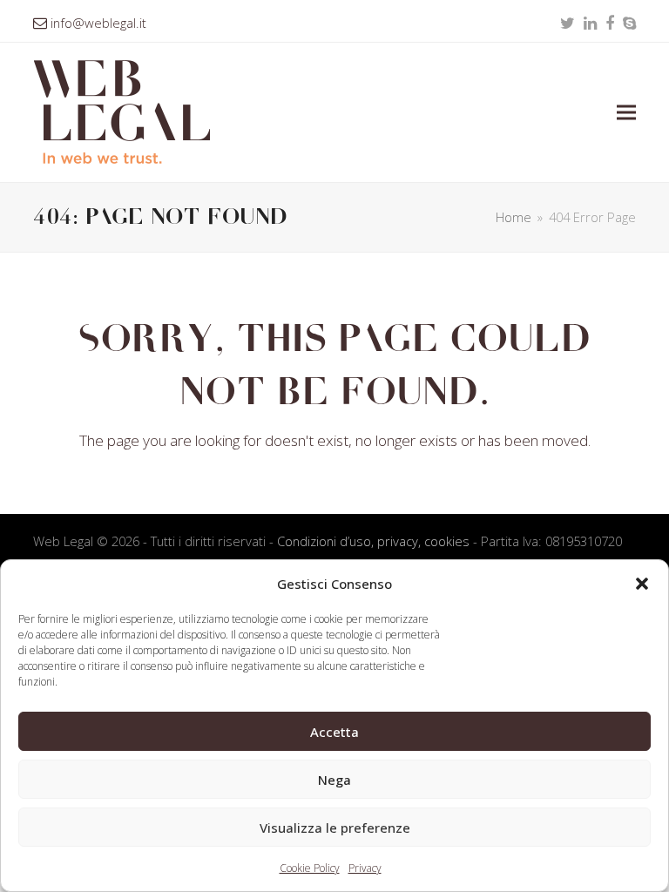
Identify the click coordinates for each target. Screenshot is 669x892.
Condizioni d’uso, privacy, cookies (373, 541)
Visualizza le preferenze (335, 827)
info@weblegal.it (98, 22)
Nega (334, 779)
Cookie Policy (310, 868)
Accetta (334, 731)
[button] (642, 583)
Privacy (365, 868)
